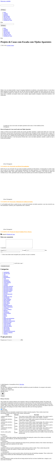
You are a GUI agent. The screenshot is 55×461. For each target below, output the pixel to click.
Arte (4, 274)
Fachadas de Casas (7, 20)
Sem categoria (6, 330)
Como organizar (7, 282)
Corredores (5, 283)
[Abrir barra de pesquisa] (2, 22)
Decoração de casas (7, 287)
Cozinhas (5, 13)
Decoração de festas (7, 288)
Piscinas (5, 315)
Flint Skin (22, 384)
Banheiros (5, 15)
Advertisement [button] (4, 450)
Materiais (5, 310)
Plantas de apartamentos (8, 318)
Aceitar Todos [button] (11, 389)
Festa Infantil (6, 297)
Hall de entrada (6, 300)
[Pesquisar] (22, 340)
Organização (6, 312)
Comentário (3, 247)
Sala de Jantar (6, 16)
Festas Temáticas (7, 299)
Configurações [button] (4, 389)
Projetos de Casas (11, 234)
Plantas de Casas (7, 319)
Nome (2, 250)
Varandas (5, 333)
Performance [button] (3, 440)
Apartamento (6, 272)
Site (46, 250)
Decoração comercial (8, 286)
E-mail (24, 250)
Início (4, 12)
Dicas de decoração (7, 294)
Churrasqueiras (6, 281)
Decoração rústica (7, 291)
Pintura (5, 314)
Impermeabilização (7, 305)
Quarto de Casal (7, 18)
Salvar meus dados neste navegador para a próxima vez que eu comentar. (18, 254)
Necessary (4, 409)
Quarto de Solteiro (7, 326)
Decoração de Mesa (7, 290)
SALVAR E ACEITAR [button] (6, 459)
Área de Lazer (6, 17)
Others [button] (2, 455)
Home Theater (6, 303)
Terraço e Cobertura (7, 332)
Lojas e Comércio (7, 309)
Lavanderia (6, 308)
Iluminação (5, 304)
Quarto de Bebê (7, 323)
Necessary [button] (3, 408)
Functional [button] (3, 434)
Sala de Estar (6, 327)
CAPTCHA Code (18, 263)
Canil (4, 278)
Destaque (5, 292)
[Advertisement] (27, 78)
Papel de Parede (7, 313)
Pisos (4, 317)
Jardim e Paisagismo (8, 306)
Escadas (5, 295)
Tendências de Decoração (9, 331)
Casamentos (6, 279)
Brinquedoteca (6, 277)
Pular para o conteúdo (5, 1)
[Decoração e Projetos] (7, 8)
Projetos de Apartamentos (9, 321)
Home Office (6, 301)
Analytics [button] (3, 445)
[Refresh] (1, 260)
